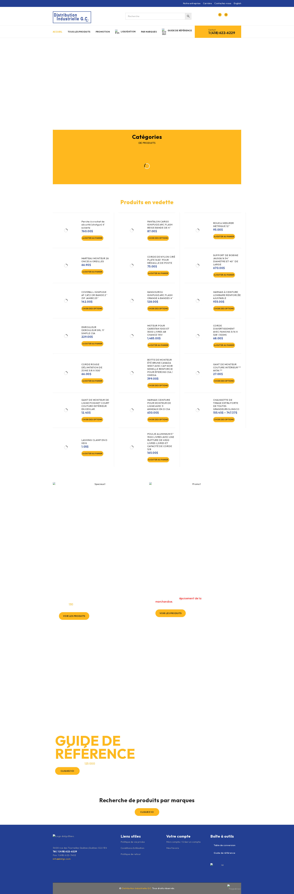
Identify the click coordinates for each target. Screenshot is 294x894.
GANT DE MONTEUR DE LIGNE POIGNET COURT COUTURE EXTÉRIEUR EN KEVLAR (95, 404)
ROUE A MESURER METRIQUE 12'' (223, 225)
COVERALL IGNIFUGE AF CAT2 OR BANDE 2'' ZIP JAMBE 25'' (94, 295)
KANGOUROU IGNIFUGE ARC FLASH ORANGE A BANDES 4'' (160, 295)
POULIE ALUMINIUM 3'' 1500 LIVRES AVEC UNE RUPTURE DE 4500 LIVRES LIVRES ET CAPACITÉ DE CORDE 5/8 (160, 441)
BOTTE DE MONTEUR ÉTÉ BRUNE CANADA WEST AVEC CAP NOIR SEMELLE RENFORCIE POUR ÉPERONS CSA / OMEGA (160, 367)
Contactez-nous (222, 3)
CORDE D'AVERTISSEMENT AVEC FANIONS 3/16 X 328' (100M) (225, 330)
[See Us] (61, 888)
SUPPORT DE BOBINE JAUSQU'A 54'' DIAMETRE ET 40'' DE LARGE (225, 260)
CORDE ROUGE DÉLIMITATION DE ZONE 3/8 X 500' (91, 367)
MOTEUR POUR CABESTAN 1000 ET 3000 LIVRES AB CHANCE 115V (158, 330)
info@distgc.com (62, 858)
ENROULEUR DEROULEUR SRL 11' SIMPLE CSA (93, 330)
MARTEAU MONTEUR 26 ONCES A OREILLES (95, 260)
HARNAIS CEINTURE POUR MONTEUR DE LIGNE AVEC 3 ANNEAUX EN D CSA (159, 404)
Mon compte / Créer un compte (183, 841)
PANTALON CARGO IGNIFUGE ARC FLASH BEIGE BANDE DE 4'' (160, 224)
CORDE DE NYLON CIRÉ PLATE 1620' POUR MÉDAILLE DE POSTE (161, 259)
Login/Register (212, 16)
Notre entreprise (191, 3)
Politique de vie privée (133, 841)
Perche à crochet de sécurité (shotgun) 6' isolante (93, 224)
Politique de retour (131, 854)
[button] (92, 238)
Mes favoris (172, 847)
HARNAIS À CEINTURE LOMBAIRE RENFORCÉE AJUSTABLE (227, 295)
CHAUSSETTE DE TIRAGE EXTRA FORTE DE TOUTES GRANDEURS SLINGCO (226, 404)
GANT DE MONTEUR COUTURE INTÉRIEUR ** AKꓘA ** (227, 367)
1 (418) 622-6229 (221, 33)
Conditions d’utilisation (132, 847)
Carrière (207, 3)
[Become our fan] (55, 888)
